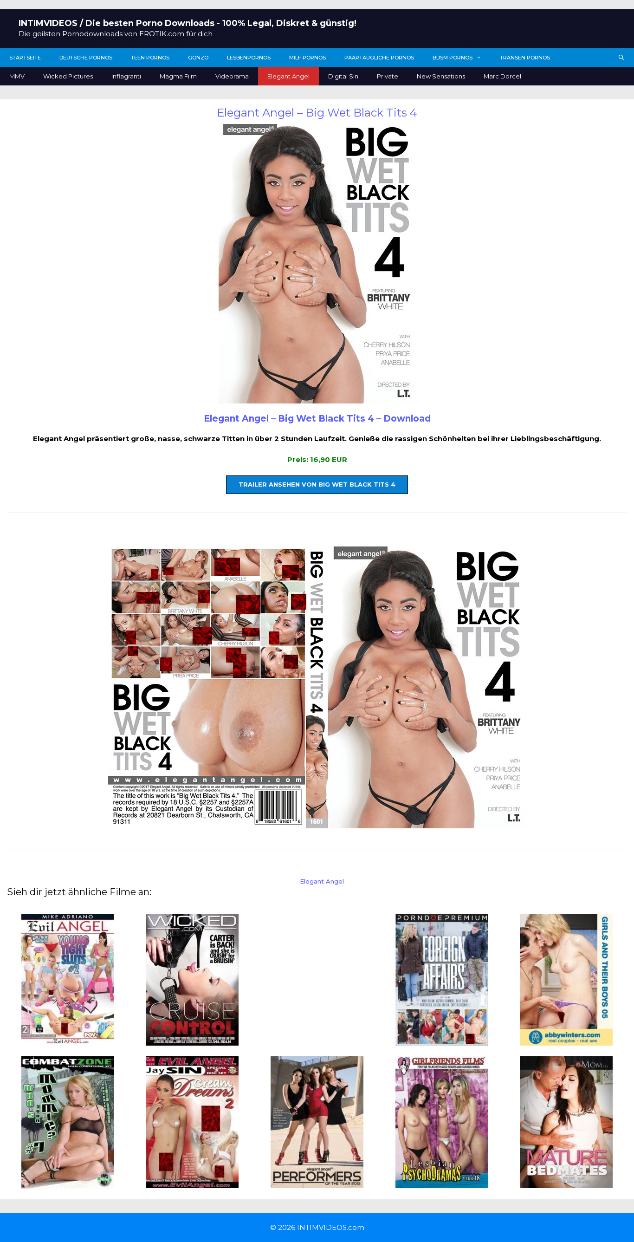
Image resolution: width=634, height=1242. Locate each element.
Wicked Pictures (68, 76)
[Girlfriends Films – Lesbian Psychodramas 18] (441, 1182)
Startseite (25, 57)
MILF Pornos (307, 57)
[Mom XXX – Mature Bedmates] (566, 1182)
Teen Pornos (150, 57)
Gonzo (198, 57)
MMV (17, 76)
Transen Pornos (525, 57)
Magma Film (178, 76)
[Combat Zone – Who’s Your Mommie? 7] (67, 1183)
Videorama (232, 76)
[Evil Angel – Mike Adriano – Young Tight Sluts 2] (67, 1039)
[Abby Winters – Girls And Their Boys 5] (566, 1039)
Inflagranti (126, 76)
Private (387, 76)
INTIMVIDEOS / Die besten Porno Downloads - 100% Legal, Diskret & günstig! (187, 23)
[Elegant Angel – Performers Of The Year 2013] (317, 1182)
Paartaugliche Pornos (379, 57)
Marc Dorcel (502, 76)
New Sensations (441, 76)
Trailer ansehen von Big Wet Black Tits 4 (317, 484)
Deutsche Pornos (85, 57)
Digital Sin (343, 76)
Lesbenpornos (249, 57)
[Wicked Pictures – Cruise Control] (192, 1039)
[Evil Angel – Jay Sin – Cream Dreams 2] (192, 1182)
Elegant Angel (288, 76)
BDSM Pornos (452, 57)
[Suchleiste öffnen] (621, 57)
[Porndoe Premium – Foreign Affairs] (441, 1040)
